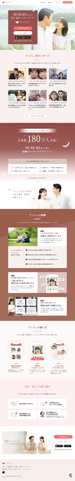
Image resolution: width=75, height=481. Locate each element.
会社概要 (16, 466)
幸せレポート (43, 2)
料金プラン (50, 2)
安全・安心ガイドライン (17, 469)
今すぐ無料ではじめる (67, 2)
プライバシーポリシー (27, 466)
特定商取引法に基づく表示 (6, 469)
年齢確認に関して (10, 466)
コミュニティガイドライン (26, 469)
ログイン (57, 2)
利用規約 (20, 466)
